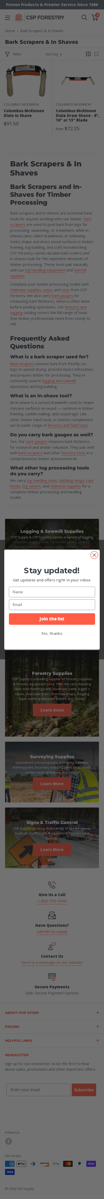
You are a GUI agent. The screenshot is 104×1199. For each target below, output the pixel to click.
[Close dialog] (94, 555)
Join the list (52, 619)
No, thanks (52, 633)
